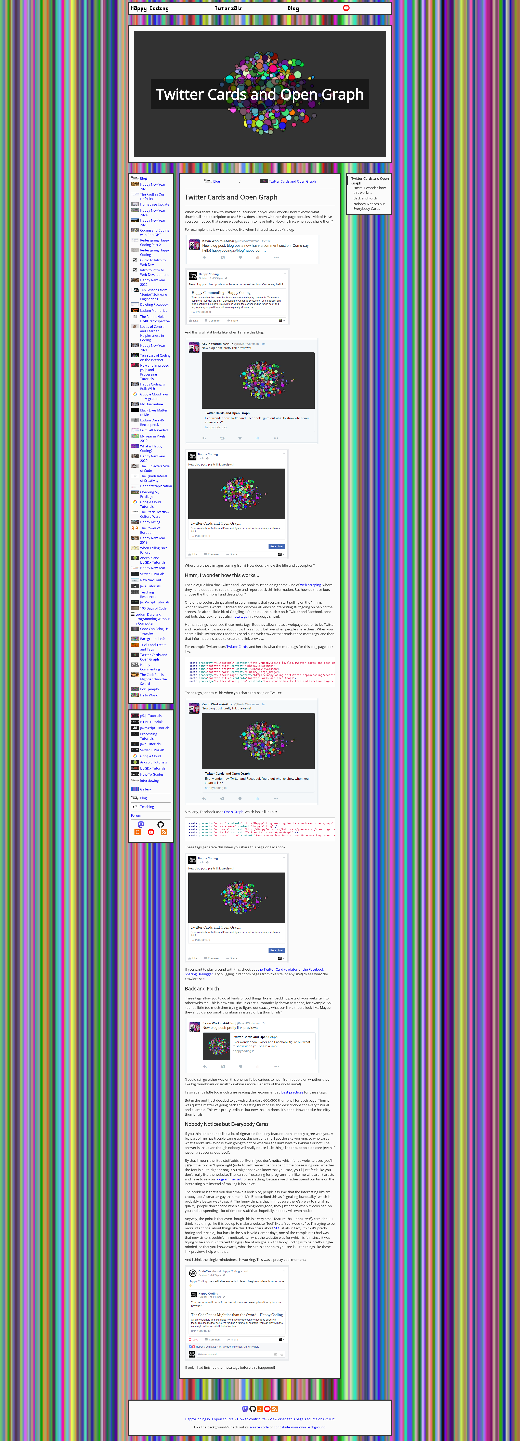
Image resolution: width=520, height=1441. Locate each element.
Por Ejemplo (149, 689)
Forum (136, 815)
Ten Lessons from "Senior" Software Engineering (153, 294)
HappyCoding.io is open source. (209, 1419)
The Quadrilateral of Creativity (153, 478)
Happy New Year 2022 (152, 282)
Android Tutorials (153, 762)
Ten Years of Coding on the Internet (155, 357)
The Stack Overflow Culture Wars (154, 514)
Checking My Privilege (149, 494)
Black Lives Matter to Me (154, 412)
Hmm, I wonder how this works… (369, 190)
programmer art (229, 1179)
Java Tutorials (150, 586)
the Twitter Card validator (278, 969)
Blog (293, 8)
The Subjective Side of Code (155, 468)
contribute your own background (299, 1427)
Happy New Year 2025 (152, 186)
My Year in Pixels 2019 (153, 438)
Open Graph (233, 811)
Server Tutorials (152, 574)
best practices (292, 1092)
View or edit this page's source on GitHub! (302, 1419)
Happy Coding (150, 8)
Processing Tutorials (148, 736)
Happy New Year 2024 (152, 212)
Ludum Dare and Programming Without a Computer (152, 619)
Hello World (149, 695)
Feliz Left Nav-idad (154, 430)
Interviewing (149, 780)
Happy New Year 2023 (152, 222)
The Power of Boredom (150, 530)
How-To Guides (152, 774)
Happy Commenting (150, 667)
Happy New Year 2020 (152, 458)
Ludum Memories (153, 310)
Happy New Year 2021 (152, 347)
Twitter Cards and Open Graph (153, 657)
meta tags (239, 616)
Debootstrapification (156, 486)
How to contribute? (252, 1419)
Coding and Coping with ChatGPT (154, 232)
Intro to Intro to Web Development (154, 272)
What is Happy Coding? (151, 448)
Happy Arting (150, 522)
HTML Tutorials (151, 722)
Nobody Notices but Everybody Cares (369, 206)
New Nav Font (150, 580)
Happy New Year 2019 (152, 540)
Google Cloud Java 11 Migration (154, 396)
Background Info (152, 639)
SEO (277, 1228)
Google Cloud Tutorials (150, 504)
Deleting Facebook (154, 304)
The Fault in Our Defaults (152, 196)
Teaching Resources (148, 594)
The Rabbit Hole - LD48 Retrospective (155, 318)
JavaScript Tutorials (155, 602)
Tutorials (229, 8)
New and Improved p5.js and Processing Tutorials (154, 372)
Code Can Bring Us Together (154, 631)
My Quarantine (151, 404)
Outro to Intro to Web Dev (153, 262)
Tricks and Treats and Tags (153, 647)
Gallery (145, 789)
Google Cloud (150, 756)
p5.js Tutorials (151, 715)
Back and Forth (365, 198)
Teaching (147, 806)
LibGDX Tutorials (153, 768)
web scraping (310, 584)
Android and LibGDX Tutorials (153, 560)
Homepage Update (154, 204)
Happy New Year (152, 568)
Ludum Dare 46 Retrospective (152, 422)
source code (259, 1427)
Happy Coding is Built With (152, 386)
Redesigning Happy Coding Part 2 (155, 242)
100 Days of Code (153, 608)
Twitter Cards (237, 646)
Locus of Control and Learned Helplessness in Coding (152, 333)
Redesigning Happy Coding (155, 252)
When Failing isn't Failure (153, 550)
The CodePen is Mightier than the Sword (153, 679)
